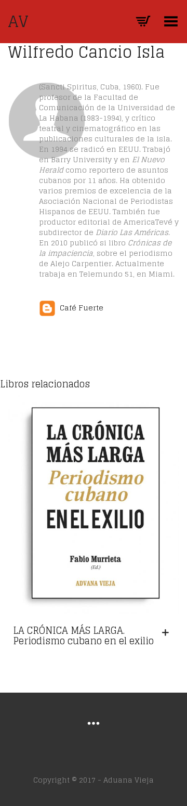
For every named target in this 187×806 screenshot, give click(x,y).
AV (18, 21)
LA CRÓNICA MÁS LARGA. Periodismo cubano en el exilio (83, 635)
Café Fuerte (81, 307)
